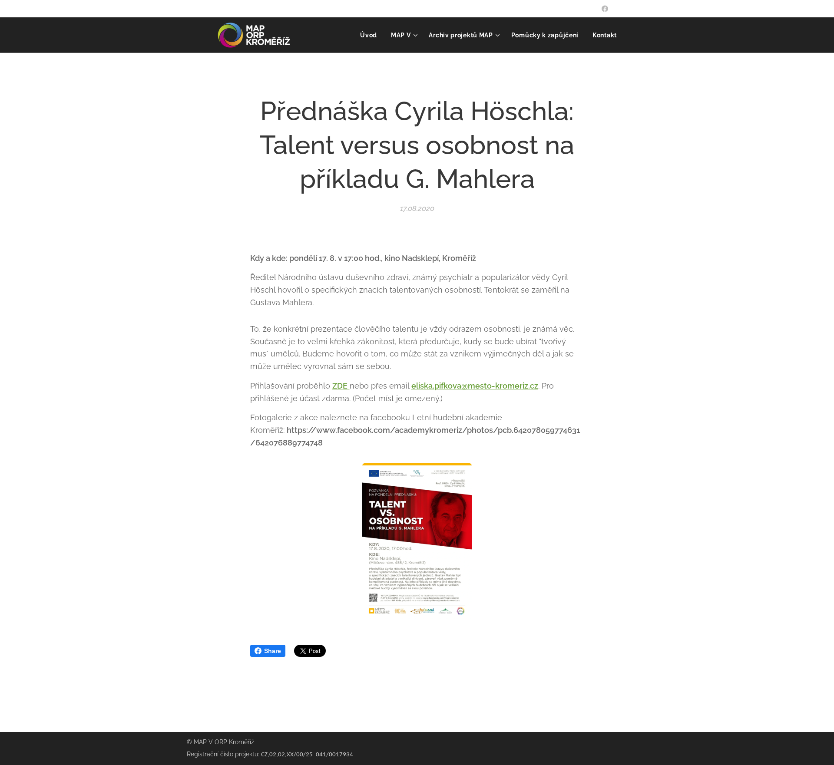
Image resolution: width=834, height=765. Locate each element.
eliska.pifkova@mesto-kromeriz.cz (474, 385)
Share (272, 650)
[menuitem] (371, 35)
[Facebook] (604, 8)
